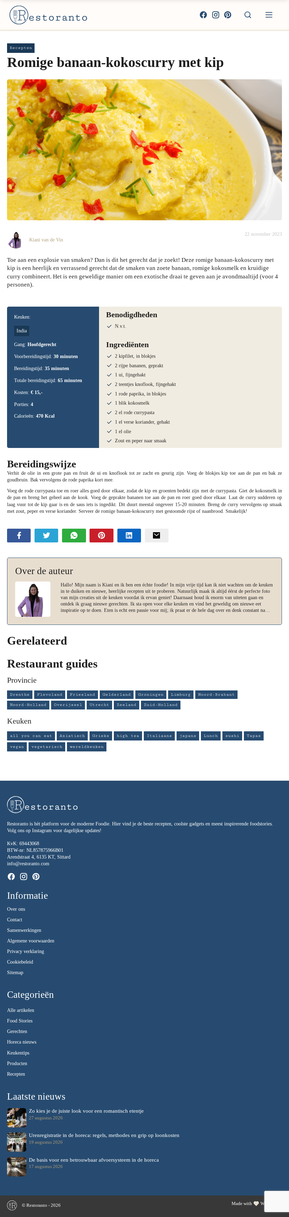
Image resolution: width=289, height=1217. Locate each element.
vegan (17, 746)
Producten (17, 1063)
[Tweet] (46, 535)
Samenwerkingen (24, 930)
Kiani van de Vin (46, 239)
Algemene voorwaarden (30, 941)
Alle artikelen (20, 1010)
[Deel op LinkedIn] (129, 535)
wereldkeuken (87, 746)
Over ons (16, 909)
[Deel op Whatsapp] (74, 535)
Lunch (211, 735)
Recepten (16, 1074)
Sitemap (15, 972)
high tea (128, 735)
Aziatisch (72, 735)
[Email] (156, 535)
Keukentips (18, 1053)
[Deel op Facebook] (19, 535)
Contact (14, 919)
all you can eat (31, 735)
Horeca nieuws (21, 1042)
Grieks (100, 735)
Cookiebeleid (20, 962)
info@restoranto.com (28, 863)
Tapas (254, 735)
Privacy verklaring (25, 951)
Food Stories (19, 1021)
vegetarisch (46, 746)
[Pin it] (101, 535)
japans (187, 735)
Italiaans (159, 735)
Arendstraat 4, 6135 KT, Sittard (38, 857)
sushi (232, 735)
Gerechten (17, 1031)
